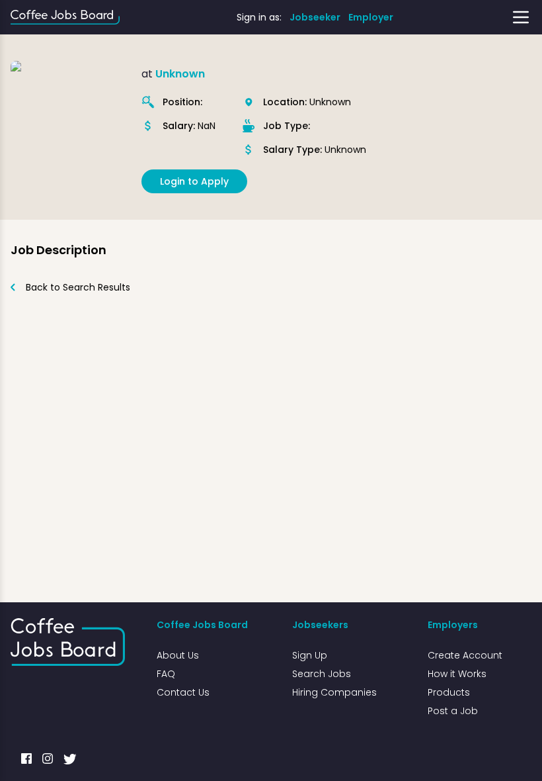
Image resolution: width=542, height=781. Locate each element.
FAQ (166, 673)
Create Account (465, 655)
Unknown (180, 73)
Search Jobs (321, 673)
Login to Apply (194, 181)
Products (449, 692)
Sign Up (309, 655)
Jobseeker (315, 17)
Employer (370, 17)
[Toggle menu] (520, 17)
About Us (178, 655)
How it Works (457, 673)
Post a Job (453, 710)
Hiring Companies (334, 692)
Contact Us (183, 692)
